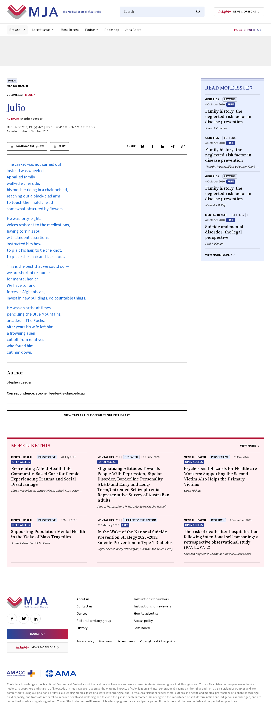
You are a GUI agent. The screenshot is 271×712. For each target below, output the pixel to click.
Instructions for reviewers (152, 606)
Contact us (84, 606)
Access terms (126, 641)
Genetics (212, 99)
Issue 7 (30, 95)
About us (83, 599)
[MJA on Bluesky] (24, 619)
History (82, 628)
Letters (230, 99)
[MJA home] (27, 603)
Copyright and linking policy (157, 641)
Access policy (143, 620)
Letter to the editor (140, 520)
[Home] (54, 11)
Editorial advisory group (94, 620)
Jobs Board (133, 30)
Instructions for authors (151, 599)
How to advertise (146, 613)
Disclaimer (105, 641)
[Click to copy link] (183, 146)
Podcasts (91, 30)
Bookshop (111, 30)
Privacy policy (85, 641)
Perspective (47, 457)
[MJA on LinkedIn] (35, 619)
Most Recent (70, 30)
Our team (83, 613)
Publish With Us (247, 30)
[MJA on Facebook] (12, 619)
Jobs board (142, 628)
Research (131, 457)
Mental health (17, 86)
